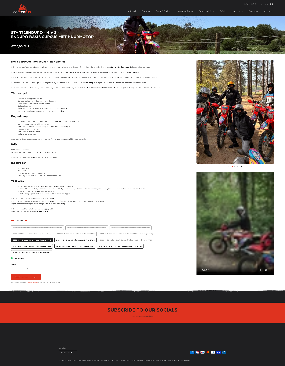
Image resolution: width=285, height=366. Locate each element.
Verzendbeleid (166, 360)
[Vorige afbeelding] (229, 166)
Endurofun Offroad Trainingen (74, 360)
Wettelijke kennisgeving (181, 360)
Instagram (136, 316)
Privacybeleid (105, 360)
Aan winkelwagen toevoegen (26, 277)
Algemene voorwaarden (120, 360)
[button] (261, 3)
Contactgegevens (137, 360)
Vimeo (150, 316)
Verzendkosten (33, 282)
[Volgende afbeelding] (241, 166)
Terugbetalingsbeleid (152, 360)
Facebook (144, 316)
